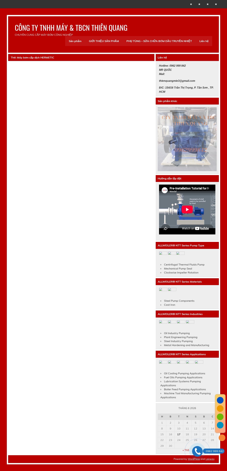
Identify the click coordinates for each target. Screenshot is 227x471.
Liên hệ (204, 41)
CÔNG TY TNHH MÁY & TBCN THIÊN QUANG (71, 27)
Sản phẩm (75, 41)
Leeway (210, 459)
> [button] (212, 138)
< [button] (161, 138)
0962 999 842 (215, 451)
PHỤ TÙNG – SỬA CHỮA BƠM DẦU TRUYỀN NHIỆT (159, 41)
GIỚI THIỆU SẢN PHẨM (104, 41)
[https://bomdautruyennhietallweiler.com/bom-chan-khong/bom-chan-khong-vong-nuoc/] (187, 139)
